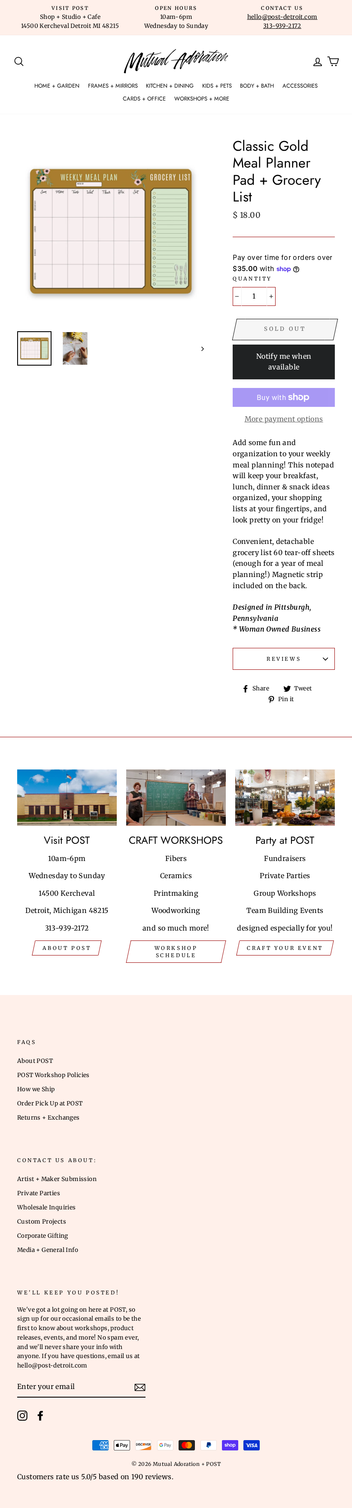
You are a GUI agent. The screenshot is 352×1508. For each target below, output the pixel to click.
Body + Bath (257, 86)
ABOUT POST (66, 948)
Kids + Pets (217, 86)
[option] (70, 17)
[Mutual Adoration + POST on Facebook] (40, 1415)
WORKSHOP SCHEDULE (176, 952)
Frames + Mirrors (113, 86)
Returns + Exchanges (48, 1117)
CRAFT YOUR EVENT (285, 948)
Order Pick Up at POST (49, 1103)
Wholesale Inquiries (46, 1207)
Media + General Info (47, 1250)
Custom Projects (41, 1221)
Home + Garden (56, 86)
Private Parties (38, 1193)
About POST (35, 1061)
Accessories (300, 86)
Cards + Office (144, 99)
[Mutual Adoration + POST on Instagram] (22, 1415)
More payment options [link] (284, 419)
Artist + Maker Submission (57, 1179)
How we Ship (36, 1089)
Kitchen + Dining (170, 86)
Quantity (252, 278)
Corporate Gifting (42, 1235)
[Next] (198, 348)
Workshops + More (201, 99)
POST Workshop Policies (53, 1075)
